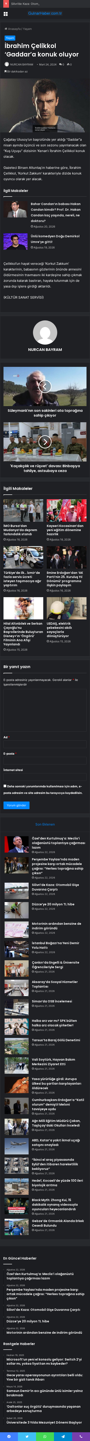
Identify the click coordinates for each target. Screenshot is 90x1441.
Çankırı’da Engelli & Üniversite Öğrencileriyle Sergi (55, 964)
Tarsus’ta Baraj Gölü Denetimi (56, 1040)
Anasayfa (14, 29)
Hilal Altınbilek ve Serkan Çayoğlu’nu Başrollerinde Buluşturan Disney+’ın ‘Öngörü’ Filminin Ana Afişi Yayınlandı (23, 633)
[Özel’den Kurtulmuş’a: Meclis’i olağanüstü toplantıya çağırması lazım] (17, 844)
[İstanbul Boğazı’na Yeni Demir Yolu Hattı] (17, 949)
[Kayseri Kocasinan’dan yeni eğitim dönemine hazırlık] (67, 510)
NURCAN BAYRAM (21, 64)
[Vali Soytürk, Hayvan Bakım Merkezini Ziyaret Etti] (17, 1065)
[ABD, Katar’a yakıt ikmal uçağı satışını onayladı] (17, 1146)
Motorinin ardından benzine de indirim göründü (56, 925)
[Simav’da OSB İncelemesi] (17, 1007)
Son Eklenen (45, 824)
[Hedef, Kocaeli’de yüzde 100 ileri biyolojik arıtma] (17, 1186)
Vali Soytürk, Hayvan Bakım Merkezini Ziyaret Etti (53, 1061)
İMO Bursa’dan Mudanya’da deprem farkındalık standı (20, 530)
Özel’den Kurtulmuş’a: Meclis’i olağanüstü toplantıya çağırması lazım (58, 843)
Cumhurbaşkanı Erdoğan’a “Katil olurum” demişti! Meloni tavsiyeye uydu (58, 1104)
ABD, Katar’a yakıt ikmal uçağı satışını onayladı (56, 1142)
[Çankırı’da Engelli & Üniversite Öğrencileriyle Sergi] (17, 968)
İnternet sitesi (13, 770)
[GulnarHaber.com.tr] (45, 13)
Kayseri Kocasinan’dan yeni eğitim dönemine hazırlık (65, 530)
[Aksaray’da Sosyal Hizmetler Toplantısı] (17, 988)
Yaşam (27, 29)
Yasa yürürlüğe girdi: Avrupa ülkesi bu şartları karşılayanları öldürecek (56, 1083)
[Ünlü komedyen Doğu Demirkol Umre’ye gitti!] (15, 241)
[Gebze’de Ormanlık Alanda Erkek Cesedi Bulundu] (17, 1227)
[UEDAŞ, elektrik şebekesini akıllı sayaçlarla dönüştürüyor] (67, 608)
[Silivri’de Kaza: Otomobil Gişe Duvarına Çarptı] (17, 891)
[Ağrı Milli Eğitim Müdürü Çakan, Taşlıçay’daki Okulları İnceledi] (17, 1127)
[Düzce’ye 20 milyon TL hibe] (17, 910)
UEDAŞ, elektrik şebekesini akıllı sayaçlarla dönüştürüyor (59, 629)
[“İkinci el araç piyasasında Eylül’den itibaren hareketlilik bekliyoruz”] (17, 1165)
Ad (6, 737)
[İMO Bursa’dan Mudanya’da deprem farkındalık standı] (23, 510)
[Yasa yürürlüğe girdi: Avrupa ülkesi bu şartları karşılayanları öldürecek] (17, 1085)
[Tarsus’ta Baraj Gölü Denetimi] (17, 1046)
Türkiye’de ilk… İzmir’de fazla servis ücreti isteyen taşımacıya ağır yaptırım (22, 579)
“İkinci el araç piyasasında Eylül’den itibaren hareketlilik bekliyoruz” (55, 1164)
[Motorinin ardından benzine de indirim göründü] (17, 929)
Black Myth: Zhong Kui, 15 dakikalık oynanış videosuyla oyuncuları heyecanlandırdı (55, 1204)
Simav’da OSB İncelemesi (52, 1001)
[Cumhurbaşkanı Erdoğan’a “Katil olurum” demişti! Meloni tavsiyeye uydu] (17, 1106)
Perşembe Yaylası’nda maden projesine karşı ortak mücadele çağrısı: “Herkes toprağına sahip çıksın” (57, 866)
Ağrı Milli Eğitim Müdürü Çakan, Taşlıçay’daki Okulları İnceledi (56, 1123)
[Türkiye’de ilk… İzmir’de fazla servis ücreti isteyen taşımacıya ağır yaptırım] (23, 557)
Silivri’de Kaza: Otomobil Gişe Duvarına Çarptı (41, 3)
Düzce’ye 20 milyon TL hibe (53, 904)
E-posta (10, 753)
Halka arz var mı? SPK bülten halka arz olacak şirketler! (54, 1023)
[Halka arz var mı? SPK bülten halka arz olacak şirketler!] (17, 1027)
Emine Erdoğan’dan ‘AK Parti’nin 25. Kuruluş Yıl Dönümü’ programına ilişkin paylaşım (65, 579)
